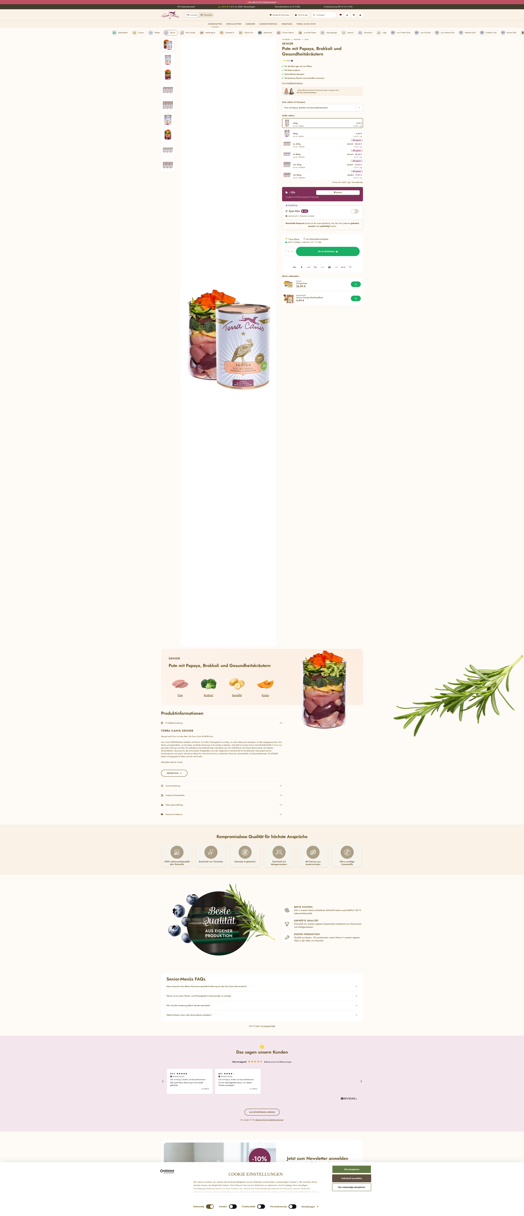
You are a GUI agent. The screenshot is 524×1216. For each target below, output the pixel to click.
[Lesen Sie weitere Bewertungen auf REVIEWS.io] (349, 1099)
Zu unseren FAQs (268, 1026)
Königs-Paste (301, 283)
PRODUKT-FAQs (173, 773)
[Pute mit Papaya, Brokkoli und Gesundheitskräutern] (228, 342)
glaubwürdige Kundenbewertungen (269, 1119)
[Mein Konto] (347, 15)
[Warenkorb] (360, 15)
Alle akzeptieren (351, 1169)
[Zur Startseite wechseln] (170, 15)
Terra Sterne (294, 239)
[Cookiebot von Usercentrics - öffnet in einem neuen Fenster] (167, 1172)
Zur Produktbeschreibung (292, 83)
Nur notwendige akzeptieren (351, 1187)
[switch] (233, 1206)
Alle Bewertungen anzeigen (262, 1112)
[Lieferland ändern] (340, 15)
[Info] (292, 61)
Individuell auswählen (351, 1178)
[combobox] (326, 15)
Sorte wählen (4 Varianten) (293, 102)
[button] (287, 60)
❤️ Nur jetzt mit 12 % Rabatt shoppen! (260, 2)
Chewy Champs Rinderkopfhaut (309, 297)
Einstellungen (308, 1206)
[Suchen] (314, 15)
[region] (218, 342)
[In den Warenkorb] (356, 284)
